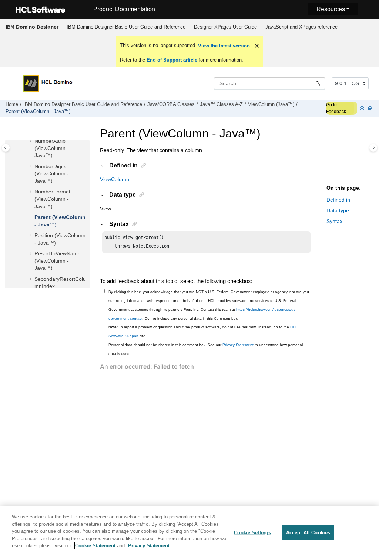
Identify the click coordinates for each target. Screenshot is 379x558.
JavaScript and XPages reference (301, 27)
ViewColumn (114, 179)
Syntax (334, 221)
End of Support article (172, 60)
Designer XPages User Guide (225, 27)
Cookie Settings (252, 532)
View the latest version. (224, 46)
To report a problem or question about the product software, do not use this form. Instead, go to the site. (203, 331)
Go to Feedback (336, 108)
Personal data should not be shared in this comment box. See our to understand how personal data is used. (205, 349)
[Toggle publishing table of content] (6, 148)
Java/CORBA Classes (171, 104)
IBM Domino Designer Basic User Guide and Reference (126, 27)
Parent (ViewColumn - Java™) (38, 111)
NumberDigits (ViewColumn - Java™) (51, 173)
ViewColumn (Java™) (271, 104)
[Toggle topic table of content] (373, 148)
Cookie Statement (95, 545)
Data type (337, 210)
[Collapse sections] (362, 108)
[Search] (318, 83)
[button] (31, 141)
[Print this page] (370, 108)
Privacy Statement (238, 345)
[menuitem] (126, 27)
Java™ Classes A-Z (221, 104)
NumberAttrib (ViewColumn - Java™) (51, 148)
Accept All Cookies (308, 532)
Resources (330, 9)
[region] (189, 532)
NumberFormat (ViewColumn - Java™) (52, 199)
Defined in (338, 200)
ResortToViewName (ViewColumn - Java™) (57, 260)
